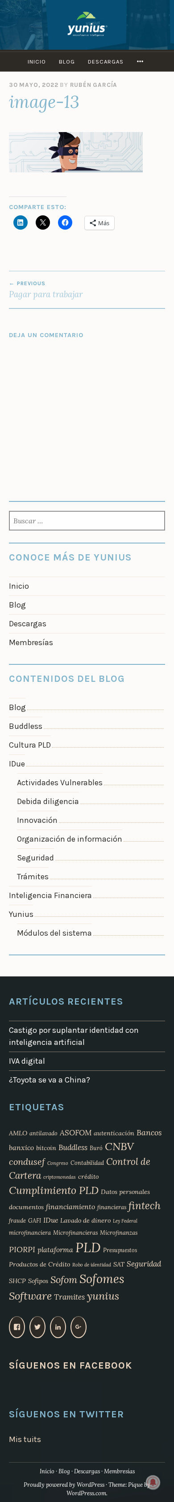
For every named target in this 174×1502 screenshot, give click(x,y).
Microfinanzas (118, 1232)
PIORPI (22, 1249)
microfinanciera (30, 1232)
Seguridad (35, 858)
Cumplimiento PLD (54, 1190)
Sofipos (38, 1281)
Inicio (37, 61)
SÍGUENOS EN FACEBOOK (70, 1365)
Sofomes (101, 1278)
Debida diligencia (48, 801)
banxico (21, 1147)
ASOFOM (75, 1133)
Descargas (106, 61)
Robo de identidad (91, 1265)
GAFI (34, 1220)
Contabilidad (87, 1162)
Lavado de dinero (85, 1220)
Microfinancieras (75, 1232)
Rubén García (94, 84)
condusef (27, 1162)
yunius (103, 1295)
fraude (17, 1220)
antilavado (43, 1133)
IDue (17, 764)
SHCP (17, 1281)
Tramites (69, 1297)
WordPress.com (86, 1493)
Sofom (63, 1279)
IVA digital (27, 1061)
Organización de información (69, 839)
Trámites (33, 877)
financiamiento (70, 1206)
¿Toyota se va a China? (49, 1080)
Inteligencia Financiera (50, 895)
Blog (67, 61)
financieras (111, 1207)
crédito (88, 1177)
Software (30, 1296)
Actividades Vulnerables (60, 782)
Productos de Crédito (39, 1264)
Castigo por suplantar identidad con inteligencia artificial (74, 1036)
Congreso (57, 1163)
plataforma (55, 1249)
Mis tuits (25, 1439)
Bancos (149, 1132)
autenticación (114, 1133)
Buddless (25, 726)
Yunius (21, 914)
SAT (118, 1264)
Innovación (37, 820)
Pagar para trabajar (46, 289)
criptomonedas (59, 1177)
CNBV (119, 1146)
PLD (88, 1247)
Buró (96, 1147)
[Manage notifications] (153, 1482)
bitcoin (46, 1148)
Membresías (31, 642)
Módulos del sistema (54, 933)
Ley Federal (125, 1221)
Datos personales (125, 1192)
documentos (26, 1207)
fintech (144, 1205)
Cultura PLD (30, 745)
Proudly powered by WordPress (64, 1485)
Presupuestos (120, 1250)
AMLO (18, 1133)
